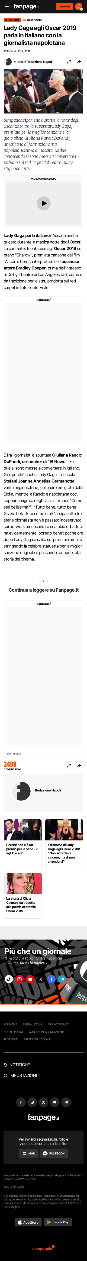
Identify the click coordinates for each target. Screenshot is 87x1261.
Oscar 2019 (34, 20)
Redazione (10, 1039)
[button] (79, 62)
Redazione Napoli (39, 62)
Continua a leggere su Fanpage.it (44, 590)
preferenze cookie (37, 1039)
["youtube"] (30, 979)
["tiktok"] (9, 979)
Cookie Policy (13, 1032)
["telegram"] (62, 979)
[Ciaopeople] (43, 1248)
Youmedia (10, 1024)
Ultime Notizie (13, 754)
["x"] (41, 979)
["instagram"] (19, 979)
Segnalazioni (32, 1024)
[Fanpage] (43, 1117)
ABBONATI (64, 6)
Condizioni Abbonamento (47, 1032)
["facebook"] (51, 979)
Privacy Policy (58, 1024)
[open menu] (5, 7)
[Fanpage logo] (26, 7)
